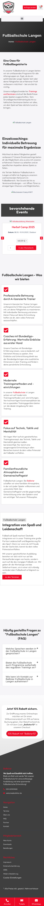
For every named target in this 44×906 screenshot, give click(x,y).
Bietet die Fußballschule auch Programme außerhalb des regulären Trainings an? (21, 665)
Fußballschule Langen (14, 520)
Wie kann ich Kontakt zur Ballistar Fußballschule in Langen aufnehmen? (19, 679)
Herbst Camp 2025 (23, 227)
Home (11, 42)
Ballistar (31, 480)
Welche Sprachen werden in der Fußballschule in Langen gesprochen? (21, 651)
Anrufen (7, 904)
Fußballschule (19, 392)
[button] (22, 18)
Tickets (22, 904)
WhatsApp (36, 904)
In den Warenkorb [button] (26, 248)
